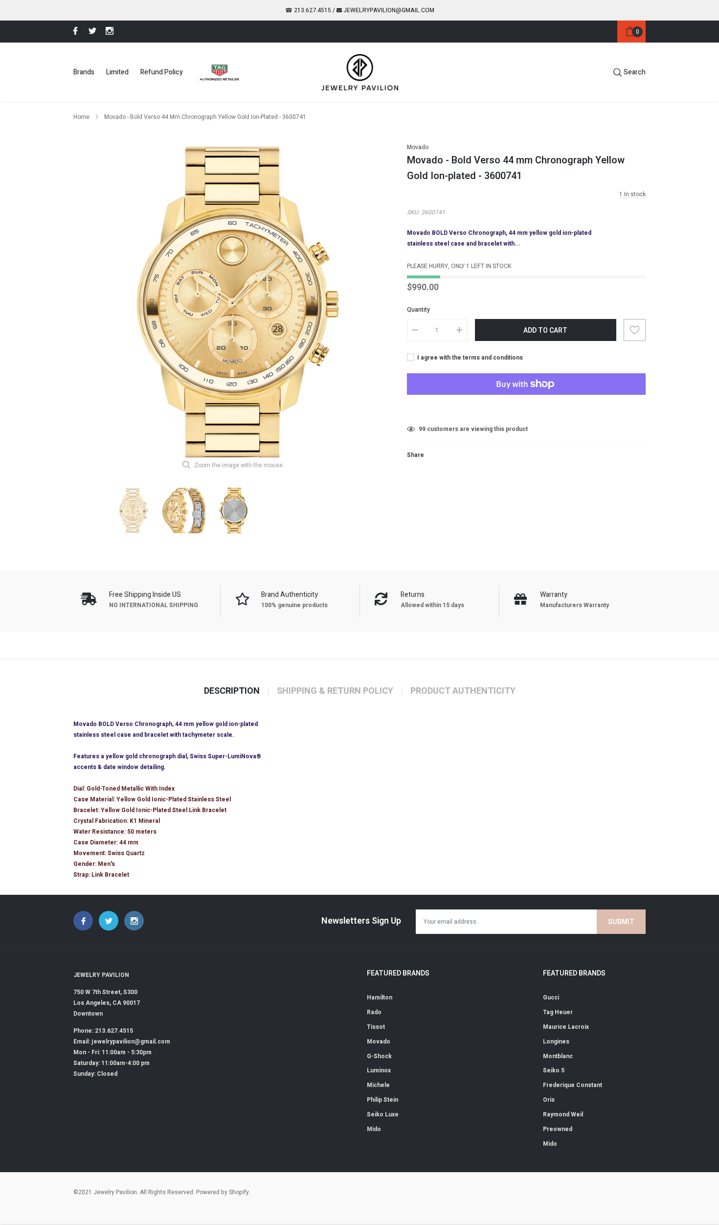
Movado (417, 147)
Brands (83, 72)
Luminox (379, 1070)
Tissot (376, 1026)
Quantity (418, 309)
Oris (549, 1099)
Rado (374, 1012)
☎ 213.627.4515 (308, 10)
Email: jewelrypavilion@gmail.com (121, 1041)
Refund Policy (161, 72)
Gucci (551, 997)
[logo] (359, 72)
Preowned (557, 1129)
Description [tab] (232, 691)
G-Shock (379, 1056)
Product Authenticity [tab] (463, 691)
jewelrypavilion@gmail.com (388, 10)
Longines (556, 1041)
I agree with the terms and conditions (469, 357)
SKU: (413, 212)
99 (422, 429)
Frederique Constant (572, 1085)
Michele (378, 1085)
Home (81, 117)
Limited (117, 72)
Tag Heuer (558, 1012)
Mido (374, 1129)
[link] (74, 30)
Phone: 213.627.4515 (103, 1030)
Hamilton (379, 997)
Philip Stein (382, 1099)
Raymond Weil (563, 1114)
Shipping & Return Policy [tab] (335, 691)
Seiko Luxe (383, 1114)
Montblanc (558, 1056)
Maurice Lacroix (566, 1026)
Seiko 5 (553, 1070)
